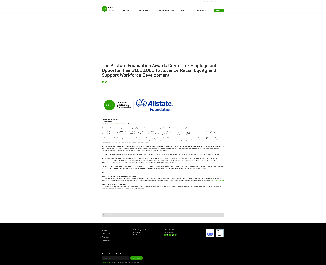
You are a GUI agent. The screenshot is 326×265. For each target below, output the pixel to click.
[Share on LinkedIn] (106, 81)
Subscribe (136, 258)
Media (104, 230)
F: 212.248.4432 (169, 232)
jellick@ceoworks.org (120, 124)
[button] (127, 10)
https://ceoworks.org (217, 180)
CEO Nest (106, 240)
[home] (108, 9)
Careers (105, 237)
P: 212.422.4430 (169, 230)
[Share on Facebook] (103, 81)
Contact (106, 233)
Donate (218, 10)
